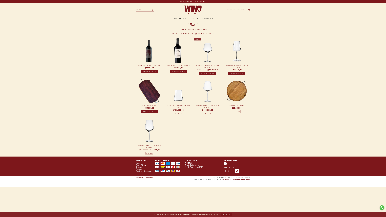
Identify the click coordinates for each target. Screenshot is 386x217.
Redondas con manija (236, 105)
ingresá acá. (227, 179)
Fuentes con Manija (149, 105)
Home (174, 18)
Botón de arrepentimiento (241, 179)
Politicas (139, 169)
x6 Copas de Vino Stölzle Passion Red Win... (149, 146)
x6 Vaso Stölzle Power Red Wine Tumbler (178, 106)
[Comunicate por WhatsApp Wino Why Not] (382, 207)
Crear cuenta (231, 10)
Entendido (226, 214)
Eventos (196, 18)
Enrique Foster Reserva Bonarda (178, 65)
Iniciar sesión (241, 10)
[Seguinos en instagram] (225, 163)
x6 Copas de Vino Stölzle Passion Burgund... (207, 66)
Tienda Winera (184, 18)
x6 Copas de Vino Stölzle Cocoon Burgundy (208, 106)
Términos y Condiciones (144, 171)
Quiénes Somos (208, 18)
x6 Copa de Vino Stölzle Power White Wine (237, 66)
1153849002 (191, 163)
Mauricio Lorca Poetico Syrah (149, 65)
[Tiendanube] (144, 178)
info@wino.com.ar (193, 165)
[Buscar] (152, 10)
